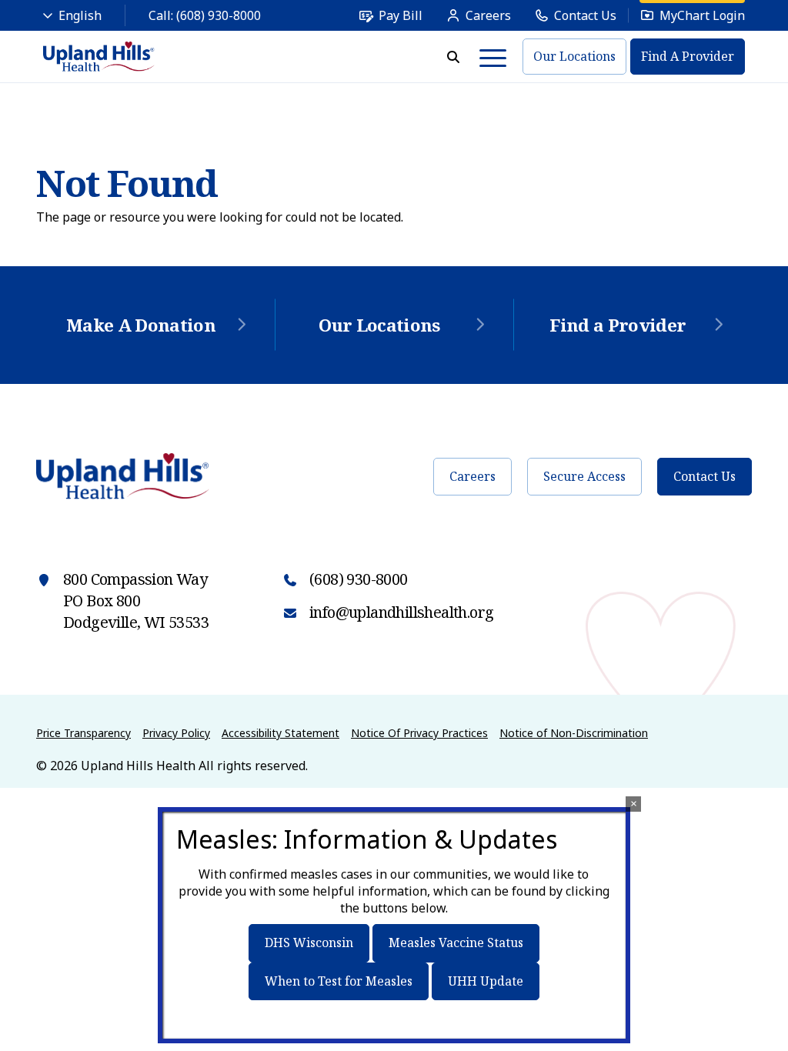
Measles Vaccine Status (456, 942)
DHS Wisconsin (309, 942)
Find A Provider (687, 56)
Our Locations (574, 56)
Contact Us (704, 476)
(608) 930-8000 (218, 15)
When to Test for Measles (338, 981)
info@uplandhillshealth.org (401, 612)
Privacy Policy (176, 733)
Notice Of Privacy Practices (419, 733)
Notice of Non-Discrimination (573, 733)
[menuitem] (390, 15)
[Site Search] (453, 57)
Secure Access (584, 476)
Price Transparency (83, 733)
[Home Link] (99, 57)
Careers (472, 476)
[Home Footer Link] (122, 476)
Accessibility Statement (280, 733)
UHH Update (485, 981)
